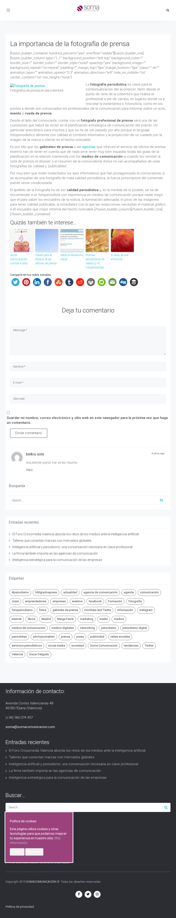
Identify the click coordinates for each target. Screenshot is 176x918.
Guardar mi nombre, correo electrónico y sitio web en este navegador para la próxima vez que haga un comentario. (87, 420)
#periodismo (20, 592)
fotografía (135, 601)
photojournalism (44, 636)
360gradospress (46, 592)
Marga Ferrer (65, 619)
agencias (88, 147)
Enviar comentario (28, 433)
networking (87, 628)
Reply (29, 470)
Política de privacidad (20, 906)
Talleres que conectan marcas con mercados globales (51, 540)
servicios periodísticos (27, 645)
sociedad (77, 645)
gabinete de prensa (65, 610)
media (103, 619)
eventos (77, 601)
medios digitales (63, 628)
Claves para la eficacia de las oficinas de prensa (46, 259)
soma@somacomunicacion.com (30, 727)
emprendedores (35, 601)
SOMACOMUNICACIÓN (41, 881)
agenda (129, 592)
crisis (15, 601)
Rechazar (34, 852)
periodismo (108, 628)
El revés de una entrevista (120, 257)
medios (119, 619)
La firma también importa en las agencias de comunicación (55, 553)
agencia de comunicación (100, 592)
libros (31, 619)
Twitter (149, 645)
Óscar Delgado (39, 654)
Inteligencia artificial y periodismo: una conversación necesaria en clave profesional (72, 547)
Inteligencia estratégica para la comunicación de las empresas (57, 560)
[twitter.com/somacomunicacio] (88, 894)
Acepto (17, 852)
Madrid (46, 619)
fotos (42, 610)
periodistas (19, 636)
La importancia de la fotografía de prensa (69, 44)
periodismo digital (135, 628)
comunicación (149, 592)
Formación (115, 601)
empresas (59, 601)
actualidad (70, 592)
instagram (146, 610)
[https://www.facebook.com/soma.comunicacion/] (78, 894)
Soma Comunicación (104, 645)
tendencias (131, 645)
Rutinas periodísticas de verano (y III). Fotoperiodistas (95, 261)
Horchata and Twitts (97, 610)
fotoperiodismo (22, 610)
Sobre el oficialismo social (71, 257)
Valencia (17, 654)
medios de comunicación (28, 628)
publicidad (97, 636)
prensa (65, 636)
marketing (86, 619)
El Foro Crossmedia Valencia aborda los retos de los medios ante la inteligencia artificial (75, 534)
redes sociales (120, 636)
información (125, 610)
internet (17, 619)
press (80, 636)
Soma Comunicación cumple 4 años (19, 259)
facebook (95, 601)
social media (56, 645)
